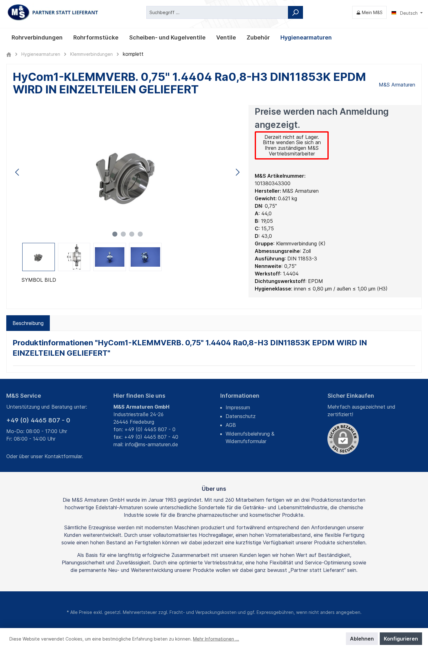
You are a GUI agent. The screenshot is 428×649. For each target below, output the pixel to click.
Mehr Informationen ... (216, 638)
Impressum (238, 407)
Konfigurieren (401, 639)
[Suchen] (295, 12)
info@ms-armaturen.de (151, 444)
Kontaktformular (63, 456)
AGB (231, 425)
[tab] (28, 323)
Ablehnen (362, 639)
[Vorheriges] (17, 172)
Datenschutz (241, 416)
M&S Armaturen (397, 84)
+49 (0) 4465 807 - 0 (38, 420)
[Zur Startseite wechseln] (53, 12)
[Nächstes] (237, 172)
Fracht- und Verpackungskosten (203, 612)
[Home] (8, 54)
